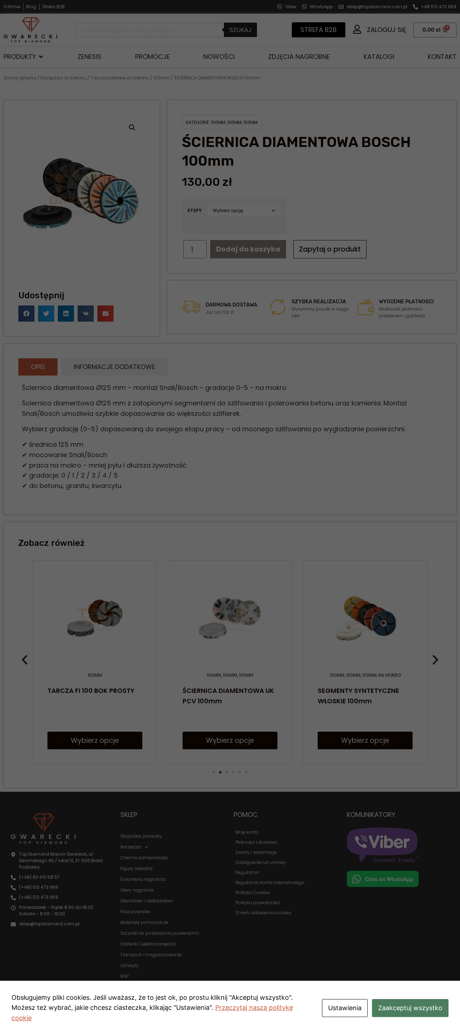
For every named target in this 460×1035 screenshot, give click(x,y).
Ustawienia (345, 1008)
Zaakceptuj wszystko (410, 1008)
